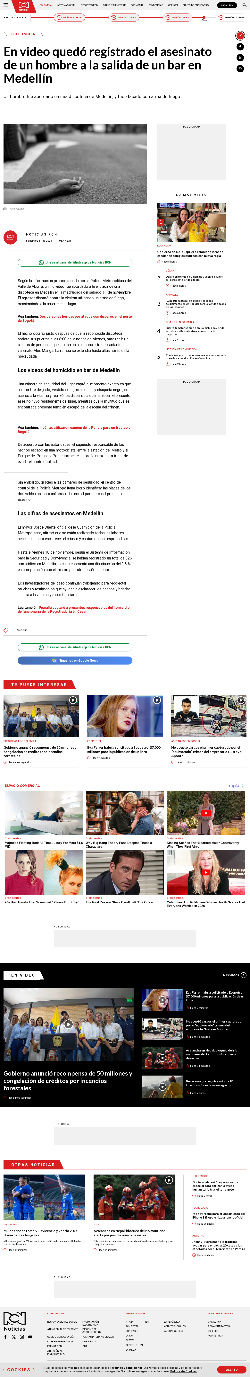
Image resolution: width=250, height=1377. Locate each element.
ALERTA (130, 1340)
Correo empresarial (60, 1341)
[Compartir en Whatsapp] (240, 68)
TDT (147, 1321)
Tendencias (156, 5)
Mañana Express (72, 17)
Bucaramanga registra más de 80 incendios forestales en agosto (209, 1083)
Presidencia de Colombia (20, 741)
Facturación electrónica (90, 1323)
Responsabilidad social (62, 1321)
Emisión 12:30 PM (127, 17)
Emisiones (15, 17)
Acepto (232, 1369)
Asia (96, 1224)
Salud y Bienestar (114, 5)
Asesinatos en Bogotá (186, 741)
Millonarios (12, 1224)
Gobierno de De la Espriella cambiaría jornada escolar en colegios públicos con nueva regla (190, 253)
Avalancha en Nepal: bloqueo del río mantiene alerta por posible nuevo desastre (211, 1054)
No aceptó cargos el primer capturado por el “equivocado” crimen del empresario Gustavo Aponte (206, 751)
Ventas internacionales (98, 1336)
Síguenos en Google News (78, 660)
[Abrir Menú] (6, 5)
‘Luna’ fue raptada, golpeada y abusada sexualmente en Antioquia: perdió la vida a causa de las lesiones (196, 304)
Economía (137, 5)
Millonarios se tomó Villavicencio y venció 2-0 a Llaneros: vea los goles (41, 1233)
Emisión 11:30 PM (234, 17)
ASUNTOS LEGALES (175, 1326)
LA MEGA (131, 1349)
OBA (85, 1346)
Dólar (170, 270)
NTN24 (129, 1321)
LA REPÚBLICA (172, 1321)
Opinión (173, 5)
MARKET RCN (215, 1335)
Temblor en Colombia (180, 322)
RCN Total (132, 1326)
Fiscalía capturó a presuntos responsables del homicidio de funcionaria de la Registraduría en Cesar (74, 609)
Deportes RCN (89, 5)
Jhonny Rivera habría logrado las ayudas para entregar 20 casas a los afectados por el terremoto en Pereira (218, 1245)
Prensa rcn (54, 1346)
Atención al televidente (62, 1329)
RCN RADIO (132, 1330)
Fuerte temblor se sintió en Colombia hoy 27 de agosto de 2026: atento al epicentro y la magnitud (195, 331)
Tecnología (200, 1207)
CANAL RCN (227, 5)
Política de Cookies (183, 1371)
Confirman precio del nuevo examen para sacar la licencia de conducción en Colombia (196, 357)
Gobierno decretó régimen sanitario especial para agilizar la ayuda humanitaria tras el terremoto (217, 1185)
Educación (164, 245)
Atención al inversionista (56, 1352)
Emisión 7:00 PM (180, 17)
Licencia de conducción (181, 349)
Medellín (22, 630)
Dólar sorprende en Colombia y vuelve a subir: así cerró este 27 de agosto (194, 278)
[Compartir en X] (240, 57)
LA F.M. (130, 1335)
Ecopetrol (94, 741)
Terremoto (199, 1176)
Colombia (45, 5)
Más (231, 975)
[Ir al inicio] (24, 6)
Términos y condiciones (126, 1367)
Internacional (66, 5)
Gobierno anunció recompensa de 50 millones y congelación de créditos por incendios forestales (40, 751)
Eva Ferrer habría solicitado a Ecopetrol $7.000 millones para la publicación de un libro (124, 749)
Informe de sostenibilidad (91, 1331)
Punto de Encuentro (196, 5)
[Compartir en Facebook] (240, 46)
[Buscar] (244, 5)
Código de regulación (61, 1336)
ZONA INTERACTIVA (219, 1326)
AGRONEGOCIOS (173, 1330)
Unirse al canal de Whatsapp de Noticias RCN (78, 262)
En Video (23, 975)
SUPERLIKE (214, 1330)
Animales (172, 294)
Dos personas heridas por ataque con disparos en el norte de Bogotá (75, 318)
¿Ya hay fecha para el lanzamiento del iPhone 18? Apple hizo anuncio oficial (218, 1215)
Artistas (198, 1235)
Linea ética (89, 1341)
